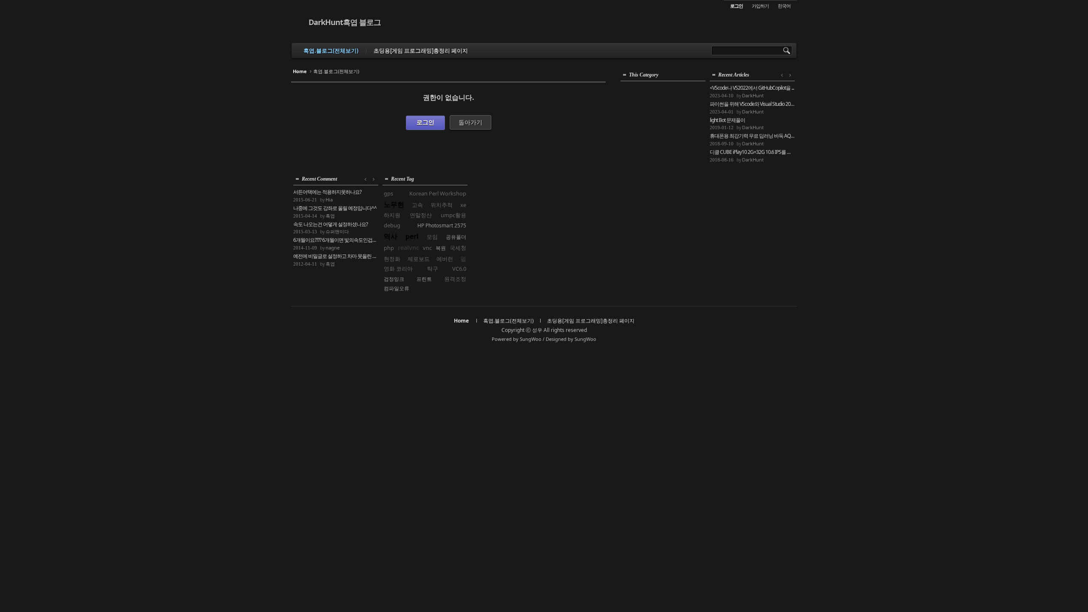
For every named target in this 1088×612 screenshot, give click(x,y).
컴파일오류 (396, 288)
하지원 (392, 215)
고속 (417, 205)
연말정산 (421, 215)
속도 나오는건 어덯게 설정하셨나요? (330, 224)
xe (463, 205)
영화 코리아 (398, 268)
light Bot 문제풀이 (727, 120)
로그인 (425, 122)
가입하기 (760, 6)
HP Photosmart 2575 (441, 225)
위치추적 (442, 205)
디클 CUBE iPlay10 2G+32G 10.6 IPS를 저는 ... (752, 152)
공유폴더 (456, 237)
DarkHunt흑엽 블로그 (345, 22)
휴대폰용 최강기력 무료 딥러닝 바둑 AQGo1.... (752, 136)
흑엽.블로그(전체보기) (330, 50)
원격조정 (455, 279)
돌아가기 (470, 122)
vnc (427, 248)
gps (388, 193)
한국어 (784, 6)
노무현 (394, 204)
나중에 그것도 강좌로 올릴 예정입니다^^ (335, 208)
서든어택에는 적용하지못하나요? (327, 192)
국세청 (458, 248)
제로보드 (419, 259)
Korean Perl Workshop (437, 193)
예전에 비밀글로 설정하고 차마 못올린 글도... (335, 256)
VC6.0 (459, 268)
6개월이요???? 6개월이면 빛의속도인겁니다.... (335, 240)
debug (392, 225)
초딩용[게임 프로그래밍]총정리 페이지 (421, 50)
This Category (643, 75)
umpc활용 (453, 215)
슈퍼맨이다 (337, 231)
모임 (432, 237)
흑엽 (330, 215)
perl (412, 236)
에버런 (444, 259)
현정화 (392, 259)
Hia (329, 199)
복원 (441, 248)
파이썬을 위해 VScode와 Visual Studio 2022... (752, 104)
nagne (333, 247)
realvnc (408, 248)
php (389, 248)
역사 (390, 236)
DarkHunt (753, 95)
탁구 (432, 268)
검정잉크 (394, 279)
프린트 (424, 279)
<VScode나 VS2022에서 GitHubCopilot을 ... (752, 88)
